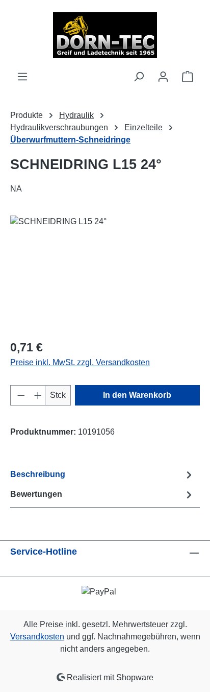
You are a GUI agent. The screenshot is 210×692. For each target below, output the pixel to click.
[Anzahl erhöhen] (36, 395)
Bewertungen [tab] (36, 494)
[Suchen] (138, 76)
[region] (105, 273)
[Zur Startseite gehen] (105, 35)
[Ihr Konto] (163, 76)
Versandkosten (37, 636)
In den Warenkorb (137, 395)
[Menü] (22, 76)
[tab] (102, 475)
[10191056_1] (105, 273)
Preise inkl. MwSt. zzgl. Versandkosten (80, 362)
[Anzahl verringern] (19, 395)
